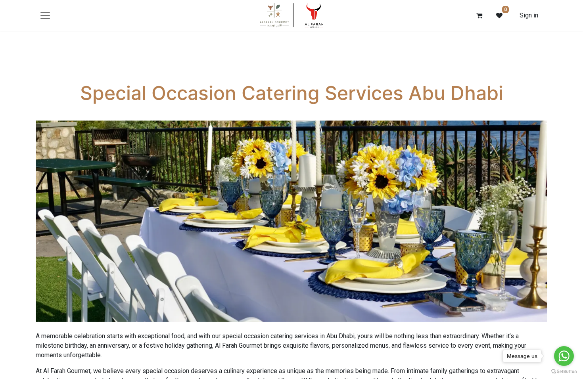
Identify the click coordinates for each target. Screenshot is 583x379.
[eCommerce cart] (479, 15)
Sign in (529, 15)
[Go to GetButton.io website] (564, 371)
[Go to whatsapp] (564, 356)
